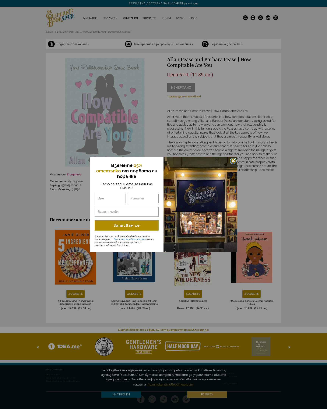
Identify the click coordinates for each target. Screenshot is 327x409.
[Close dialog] (233, 161)
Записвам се (127, 225)
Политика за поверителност (130, 239)
